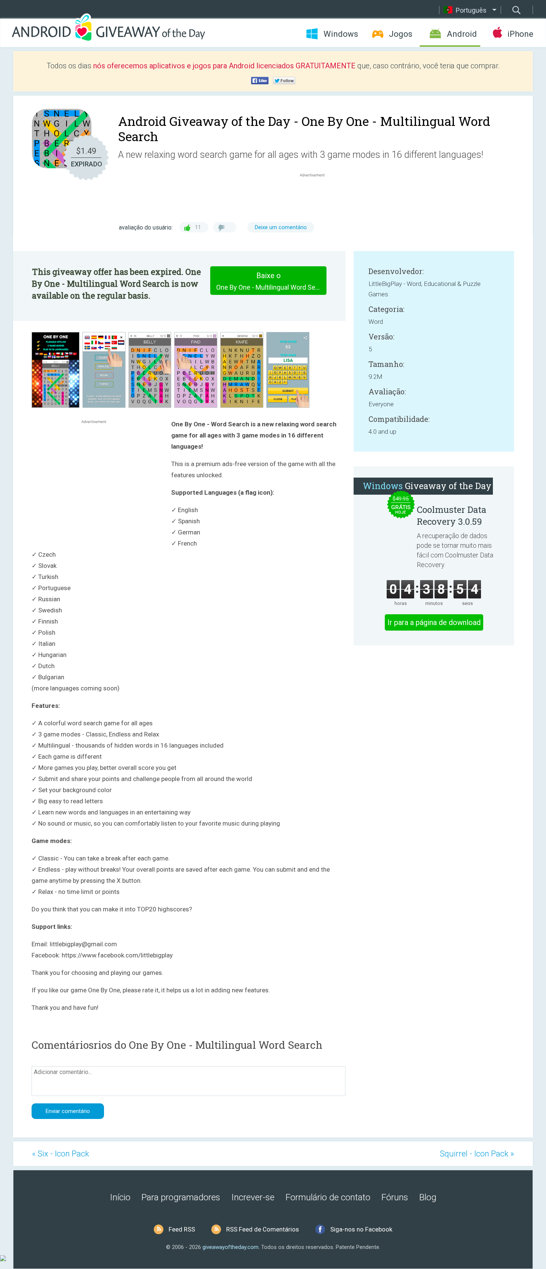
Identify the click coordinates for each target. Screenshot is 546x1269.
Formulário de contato (328, 1197)
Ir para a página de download (434, 622)
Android (462, 34)
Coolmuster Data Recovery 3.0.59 (451, 515)
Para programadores (181, 1197)
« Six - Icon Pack (60, 1153)
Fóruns (394, 1197)
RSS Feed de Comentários (262, 1229)
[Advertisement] (316, 196)
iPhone (520, 34)
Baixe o (271, 281)
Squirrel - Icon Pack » (477, 1153)
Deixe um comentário (281, 227)
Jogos (400, 34)
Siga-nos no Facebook (361, 1229)
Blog (427, 1197)
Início (120, 1197)
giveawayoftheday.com (230, 1247)
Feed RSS (182, 1229)
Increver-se (252, 1197)
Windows (341, 34)
